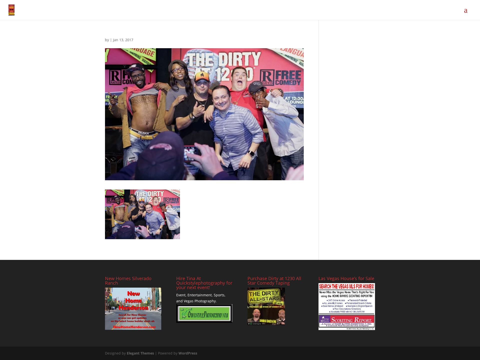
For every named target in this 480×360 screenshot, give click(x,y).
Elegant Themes (140, 353)
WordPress (187, 353)
